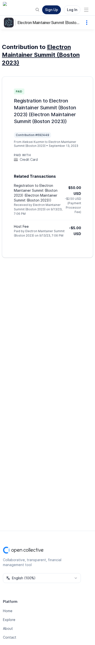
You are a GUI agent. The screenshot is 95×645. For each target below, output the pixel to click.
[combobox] (42, 578)
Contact (9, 637)
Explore (9, 620)
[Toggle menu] (86, 10)
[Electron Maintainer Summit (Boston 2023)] (10, 22)
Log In (72, 10)
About (8, 628)
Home (7, 611)
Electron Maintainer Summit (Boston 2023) (49, 22)
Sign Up (51, 10)
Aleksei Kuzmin (33, 142)
